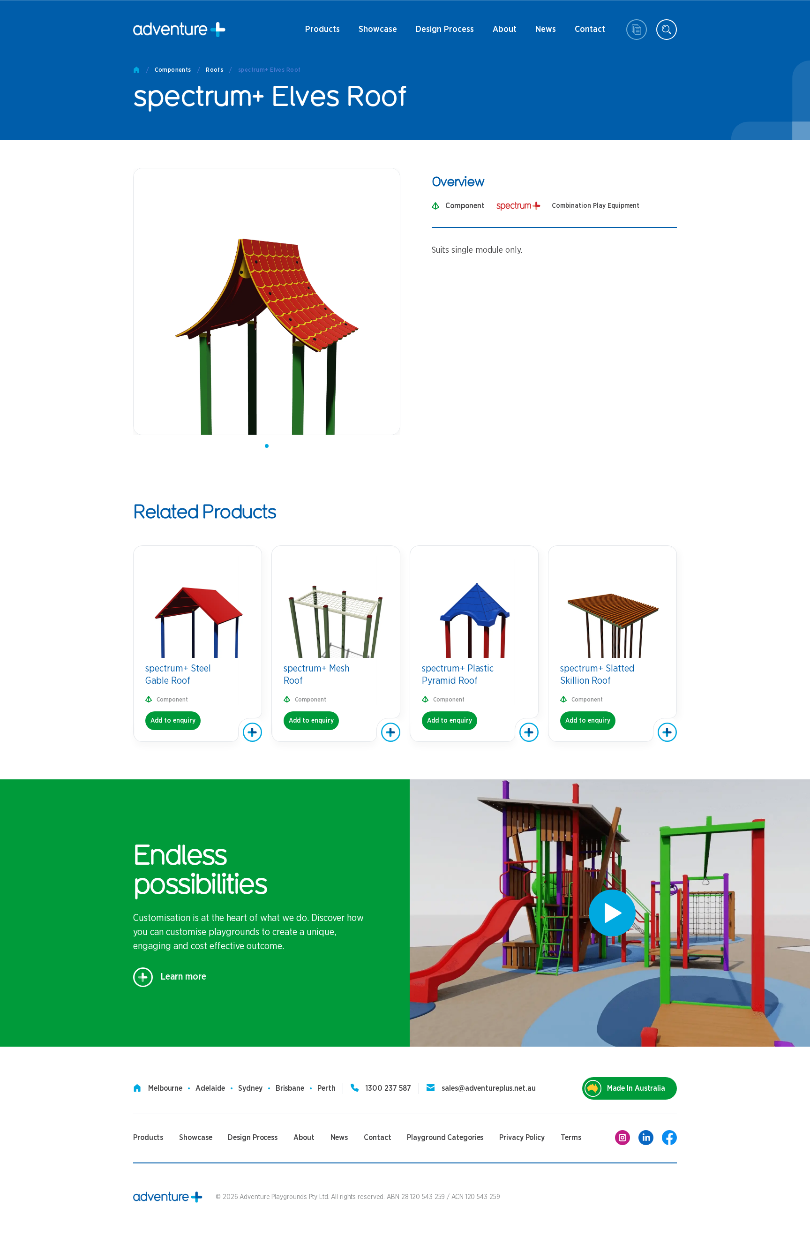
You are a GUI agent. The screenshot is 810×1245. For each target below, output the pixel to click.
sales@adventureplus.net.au (488, 1088)
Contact (590, 32)
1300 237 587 (388, 1088)
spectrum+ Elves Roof (269, 70)
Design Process (444, 32)
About (503, 32)
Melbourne (165, 1088)
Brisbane (290, 1088)
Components (173, 70)
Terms (571, 1137)
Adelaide (210, 1088)
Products (322, 32)
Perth (326, 1088)
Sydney (250, 1088)
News (541, 32)
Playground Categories (445, 1137)
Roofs (214, 70)
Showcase (378, 29)
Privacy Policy (522, 1137)
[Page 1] (267, 446)
